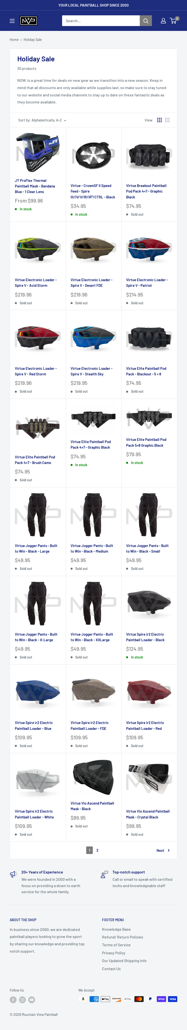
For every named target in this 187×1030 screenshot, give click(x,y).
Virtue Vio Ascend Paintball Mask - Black (92, 806)
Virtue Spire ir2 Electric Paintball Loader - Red (145, 725)
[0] (173, 21)
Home (14, 39)
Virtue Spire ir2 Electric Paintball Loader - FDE (90, 725)
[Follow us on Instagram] (22, 999)
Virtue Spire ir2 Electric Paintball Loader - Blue (34, 725)
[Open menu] (12, 21)
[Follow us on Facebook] (13, 999)
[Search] (146, 20)
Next (160, 850)
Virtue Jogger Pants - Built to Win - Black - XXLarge (92, 637)
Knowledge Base (116, 929)
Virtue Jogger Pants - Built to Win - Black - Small (147, 548)
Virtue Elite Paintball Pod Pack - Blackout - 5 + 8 (146, 371)
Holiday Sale (33, 39)
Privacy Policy (113, 952)
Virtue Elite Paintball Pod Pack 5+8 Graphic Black (146, 442)
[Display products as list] (167, 120)
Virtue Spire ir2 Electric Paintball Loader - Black (145, 637)
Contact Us (111, 968)
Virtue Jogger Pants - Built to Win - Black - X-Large (36, 637)
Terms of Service (116, 944)
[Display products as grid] (159, 120)
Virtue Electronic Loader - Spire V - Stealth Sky (91, 371)
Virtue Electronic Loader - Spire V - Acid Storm (36, 283)
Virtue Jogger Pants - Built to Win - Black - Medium (92, 548)
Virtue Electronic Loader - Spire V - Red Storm (36, 371)
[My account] (163, 20)
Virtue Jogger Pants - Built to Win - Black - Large (36, 548)
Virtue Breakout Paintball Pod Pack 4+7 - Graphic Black (146, 191)
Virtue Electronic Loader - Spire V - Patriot (147, 283)
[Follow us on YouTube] (31, 999)
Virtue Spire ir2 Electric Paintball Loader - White (34, 814)
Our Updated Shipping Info (124, 960)
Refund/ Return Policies (122, 937)
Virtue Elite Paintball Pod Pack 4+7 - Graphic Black (91, 444)
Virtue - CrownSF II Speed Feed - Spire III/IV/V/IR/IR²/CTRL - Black (93, 191)
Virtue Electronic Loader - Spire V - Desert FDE (91, 283)
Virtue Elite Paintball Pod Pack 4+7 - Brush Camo (35, 460)
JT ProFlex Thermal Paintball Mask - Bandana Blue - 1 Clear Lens (35, 186)
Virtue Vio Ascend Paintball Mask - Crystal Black (148, 814)
